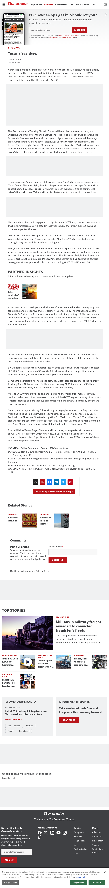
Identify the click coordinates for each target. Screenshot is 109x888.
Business (14, 48)
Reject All (97, 882)
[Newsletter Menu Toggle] (105, 4)
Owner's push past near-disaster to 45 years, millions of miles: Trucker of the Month (46, 664)
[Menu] (3, 4)
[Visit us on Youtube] (58, 832)
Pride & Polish (9, 655)
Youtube (29, 725)
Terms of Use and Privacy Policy (69, 35)
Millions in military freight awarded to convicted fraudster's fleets (78, 626)
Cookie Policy (81, 877)
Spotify (11, 731)
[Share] (49, 482)
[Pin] (70, 482)
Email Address (56, 546)
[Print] (35, 482)
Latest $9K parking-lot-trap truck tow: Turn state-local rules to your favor (9, 683)
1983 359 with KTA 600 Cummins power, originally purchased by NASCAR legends (10, 662)
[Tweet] (63, 482)
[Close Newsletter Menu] (106, 14)
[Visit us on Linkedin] (52, 832)
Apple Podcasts (14, 725)
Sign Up (9, 860)
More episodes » (13, 719)
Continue (58, 560)
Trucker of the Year (46, 656)
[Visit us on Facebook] (40, 832)
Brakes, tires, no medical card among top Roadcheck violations (82, 662)
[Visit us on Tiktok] (40, 836)
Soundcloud (24, 731)
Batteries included (13, 519)
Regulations (62, 617)
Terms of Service (68, 37)
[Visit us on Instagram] (65, 832)
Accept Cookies (78, 882)
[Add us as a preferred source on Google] (42, 482)
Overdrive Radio (7, 676)
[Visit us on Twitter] (46, 832)
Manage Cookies (10, 882)
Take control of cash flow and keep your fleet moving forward (13, 295)
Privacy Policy (54, 37)
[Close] (105, 872)
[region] (54, 878)
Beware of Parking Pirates (45, 520)
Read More (69, 720)
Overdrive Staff (15, 59)
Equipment (79, 655)
